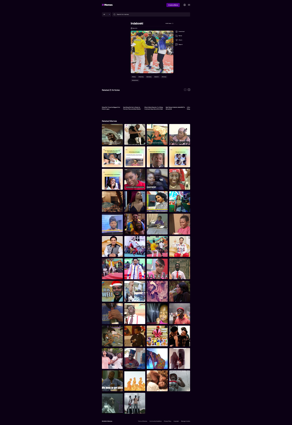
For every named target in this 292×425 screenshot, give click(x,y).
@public (135, 28)
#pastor (156, 76)
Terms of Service (142, 421)
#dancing (141, 76)
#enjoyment (135, 80)
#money (164, 76)
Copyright (176, 421)
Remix (180, 35)
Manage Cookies (185, 421)
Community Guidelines (155, 421)
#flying (134, 76)
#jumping (148, 76)
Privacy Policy (167, 421)
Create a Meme (173, 5)
